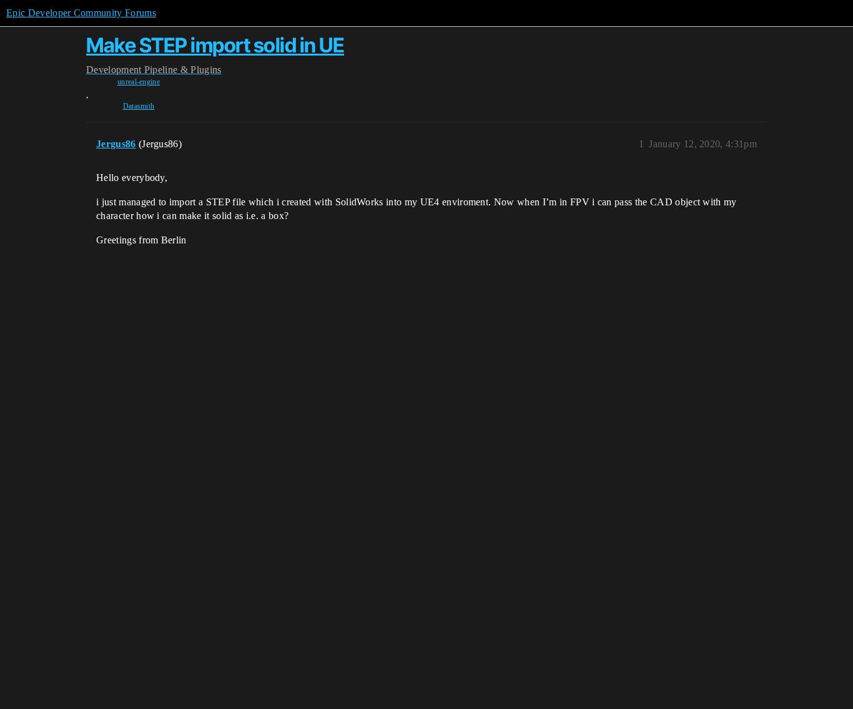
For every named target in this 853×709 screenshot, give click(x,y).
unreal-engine (138, 81)
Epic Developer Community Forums (81, 12)
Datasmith (139, 106)
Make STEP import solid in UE (215, 45)
